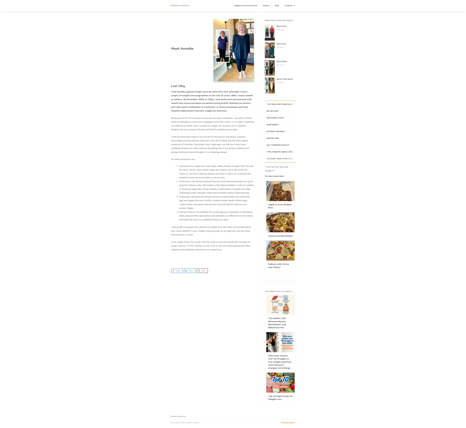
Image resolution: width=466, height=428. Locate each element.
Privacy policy (288, 422)
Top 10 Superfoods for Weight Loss (280, 388)
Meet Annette (182, 48)
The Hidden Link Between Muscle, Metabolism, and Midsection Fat (280, 313)
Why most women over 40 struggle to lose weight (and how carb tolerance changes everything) (280, 351)
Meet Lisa (281, 44)
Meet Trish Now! (285, 79)
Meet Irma (282, 26)
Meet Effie (282, 61)
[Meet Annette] (233, 50)
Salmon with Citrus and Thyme (280, 256)
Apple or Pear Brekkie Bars (280, 196)
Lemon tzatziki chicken (280, 225)
